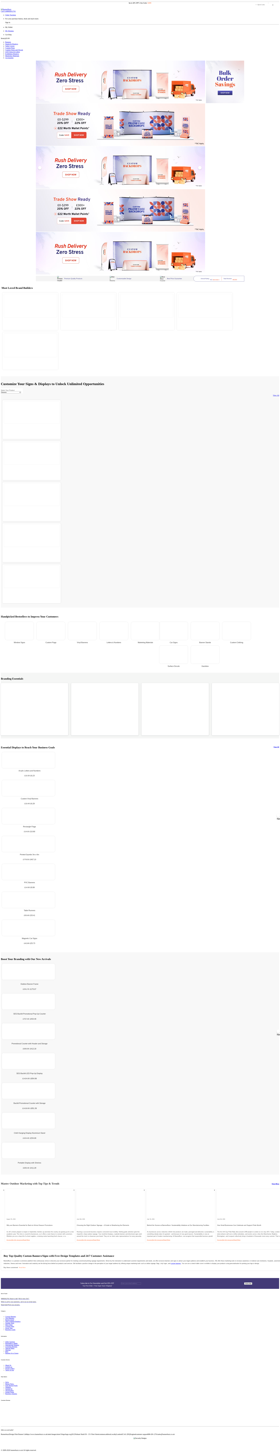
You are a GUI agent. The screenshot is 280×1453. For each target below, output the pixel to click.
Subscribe (248, 1283)
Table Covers (9, 46)
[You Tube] (4, 1436)
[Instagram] (6, 1436)
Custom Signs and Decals (14, 50)
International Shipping (12, 1345)
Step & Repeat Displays (13, 1321)
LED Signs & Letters (12, 52)
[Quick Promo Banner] (34, 709)
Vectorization (9, 1390)
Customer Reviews (11, 1347)
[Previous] (40, 168)
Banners (8, 42)
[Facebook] (1, 1436)
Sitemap (8, 1350)
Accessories (9, 58)
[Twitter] (3, 1436)
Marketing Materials (12, 56)
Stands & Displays (11, 44)
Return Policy (9, 1384)
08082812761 (8, 11)
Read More (18, 1240)
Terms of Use (9, 1370)
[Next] (200, 168)
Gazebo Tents (9, 1323)
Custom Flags (10, 48)
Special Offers (9, 1348)
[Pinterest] (5, 1436)
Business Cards (10, 1330)
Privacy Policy (10, 1368)
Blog (6, 1351)
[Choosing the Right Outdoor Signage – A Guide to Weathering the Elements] (110, 1202)
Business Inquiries (11, 1394)
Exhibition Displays (12, 54)
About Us (8, 1365)
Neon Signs (9, 1325)
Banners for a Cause (11, 1353)
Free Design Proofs (11, 1385)
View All (276, 747)
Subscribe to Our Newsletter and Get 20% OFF (97, 1284)
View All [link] (276, 395)
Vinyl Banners (9, 1318)
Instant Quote (9, 1392)
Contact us (8, 1367)
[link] (120, 102)
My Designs (9, 31)
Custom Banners (10, 1316)
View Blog (275, 1184)
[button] (30, 311)
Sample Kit (8, 1389)
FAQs (7, 1382)
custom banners (176, 1263)
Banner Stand (9, 1320)
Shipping (8, 1387)
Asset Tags (9, 1328)
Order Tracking (10, 15)
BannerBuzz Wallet (11, 1343)
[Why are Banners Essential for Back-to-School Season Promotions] (40, 1202)
